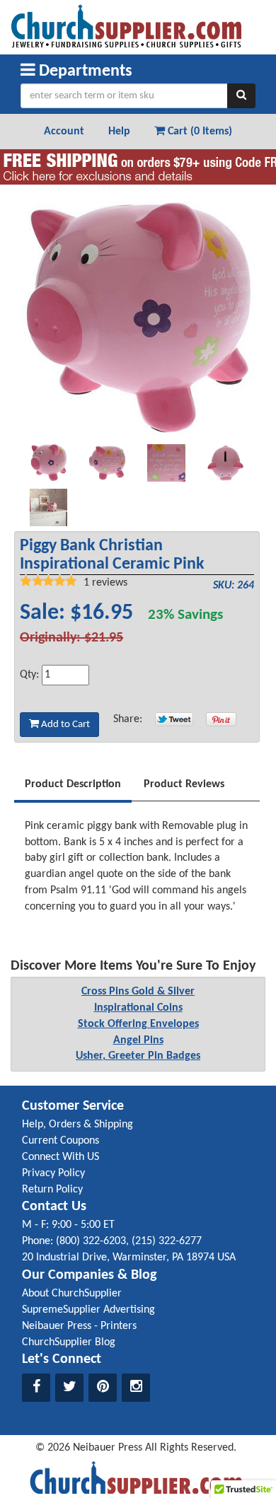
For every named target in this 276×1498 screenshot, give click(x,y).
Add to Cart (64, 724)
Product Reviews (184, 784)
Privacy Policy (53, 1173)
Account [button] (64, 131)
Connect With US (60, 1157)
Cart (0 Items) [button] (198, 131)
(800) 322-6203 (91, 1241)
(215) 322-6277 (167, 1241)
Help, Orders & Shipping (77, 1124)
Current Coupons (60, 1140)
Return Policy (52, 1189)
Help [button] (119, 131)
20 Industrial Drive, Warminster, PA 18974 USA (129, 1257)
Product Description (73, 784)
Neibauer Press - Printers (79, 1326)
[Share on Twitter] (174, 719)
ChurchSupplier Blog (68, 1342)
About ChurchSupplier (72, 1293)
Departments (83, 71)
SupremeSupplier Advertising (88, 1310)
